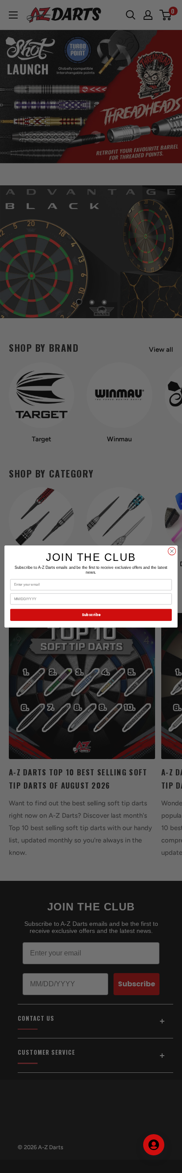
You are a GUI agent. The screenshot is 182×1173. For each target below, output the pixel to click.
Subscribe (91, 614)
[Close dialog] (172, 551)
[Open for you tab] (153, 1144)
